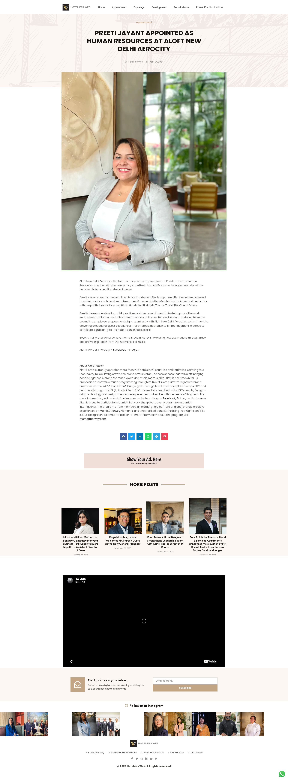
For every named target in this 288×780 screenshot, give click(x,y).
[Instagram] (141, 758)
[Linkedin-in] (146, 758)
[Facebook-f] (132, 758)
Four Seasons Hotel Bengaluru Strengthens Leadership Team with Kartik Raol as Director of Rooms (165, 542)
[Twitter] (137, 758)
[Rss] (156, 758)
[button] (123, 436)
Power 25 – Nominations (209, 7)
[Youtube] (151, 758)
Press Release (181, 7)
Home (101, 7)
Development (159, 7)
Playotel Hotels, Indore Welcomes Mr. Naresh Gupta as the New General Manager (123, 540)
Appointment (119, 7)
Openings (139, 7)
